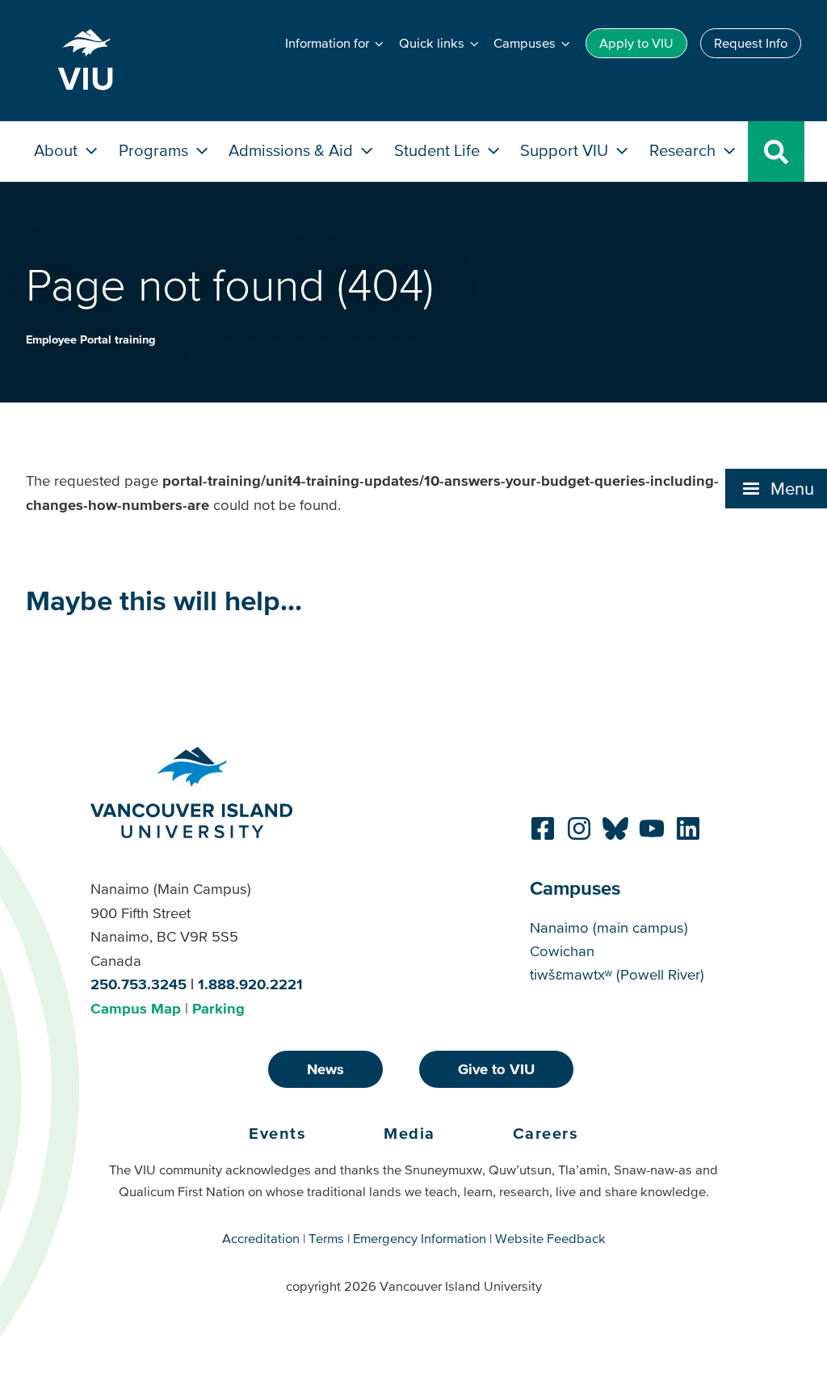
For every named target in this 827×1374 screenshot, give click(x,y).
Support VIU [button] (566, 150)
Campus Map (135, 1008)
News (325, 1068)
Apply (636, 43)
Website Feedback (550, 1238)
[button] (776, 488)
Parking (218, 1008)
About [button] (58, 150)
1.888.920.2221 (250, 984)
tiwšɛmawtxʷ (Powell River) (617, 974)
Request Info (750, 43)
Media (409, 1133)
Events (277, 1133)
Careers (546, 1133)
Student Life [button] (439, 150)
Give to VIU (496, 1068)
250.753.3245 (138, 984)
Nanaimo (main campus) (609, 927)
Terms (326, 1238)
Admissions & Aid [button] (293, 150)
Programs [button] (155, 150)
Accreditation (261, 1238)
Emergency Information (419, 1238)
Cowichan (562, 950)
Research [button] (684, 150)
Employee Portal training (90, 339)
